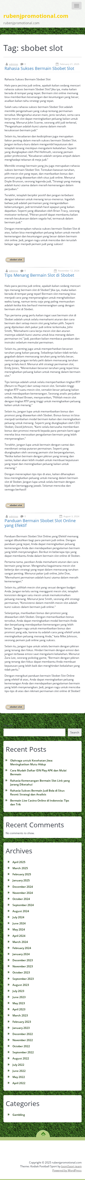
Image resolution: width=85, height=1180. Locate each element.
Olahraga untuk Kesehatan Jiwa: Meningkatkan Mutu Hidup (31, 762)
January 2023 (21, 1028)
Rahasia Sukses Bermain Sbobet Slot (39, 68)
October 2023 (21, 972)
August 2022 (20, 1058)
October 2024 (21, 899)
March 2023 (20, 1015)
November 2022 (22, 1040)
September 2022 (23, 1052)
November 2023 (22, 966)
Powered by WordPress (67, 1170)
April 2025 (18, 862)
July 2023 (18, 991)
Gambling (18, 1115)
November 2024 (22, 893)
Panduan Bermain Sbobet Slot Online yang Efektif (40, 523)
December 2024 (22, 887)
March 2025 (20, 868)
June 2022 (19, 1071)
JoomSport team (71, 1166)
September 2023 (23, 979)
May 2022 (18, 1077)
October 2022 (21, 1046)
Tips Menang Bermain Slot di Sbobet (39, 275)
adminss (13, 64)
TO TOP (43, 1132)
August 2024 (20, 911)
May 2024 (18, 929)
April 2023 (18, 1009)
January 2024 (21, 954)
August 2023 (20, 985)
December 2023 (22, 960)
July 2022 (18, 1065)
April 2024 (18, 936)
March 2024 (20, 942)
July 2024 (18, 917)
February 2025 (21, 874)
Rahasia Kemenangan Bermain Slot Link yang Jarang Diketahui (40, 782)
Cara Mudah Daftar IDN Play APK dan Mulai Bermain (38, 772)
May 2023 (18, 1003)
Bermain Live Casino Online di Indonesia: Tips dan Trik (39, 802)
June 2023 (19, 997)
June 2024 (19, 923)
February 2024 (21, 948)
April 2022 (18, 1083)
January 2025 (21, 880)
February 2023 (21, 1022)
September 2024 (23, 905)
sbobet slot (16, 259)
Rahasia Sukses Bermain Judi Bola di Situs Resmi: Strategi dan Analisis (37, 792)
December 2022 (22, 1034)
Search (7, 725)
